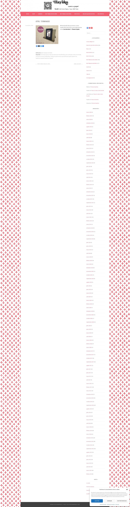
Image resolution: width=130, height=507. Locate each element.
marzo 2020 (89, 257)
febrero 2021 (89, 220)
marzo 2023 (89, 141)
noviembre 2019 (89, 271)
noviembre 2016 (89, 398)
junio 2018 (88, 329)
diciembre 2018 (89, 311)
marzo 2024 (89, 112)
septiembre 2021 (90, 202)
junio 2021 (88, 206)
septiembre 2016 (90, 405)
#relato (74, 54)
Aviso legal (117, 504)
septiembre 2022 (90, 162)
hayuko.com (74, 56)
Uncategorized (89, 78)
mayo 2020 (88, 249)
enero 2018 (88, 347)
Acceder (88, 483)
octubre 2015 (89, 445)
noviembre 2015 (89, 441)
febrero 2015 (89, 474)
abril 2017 (88, 380)
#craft (50, 54)
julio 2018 (88, 325)
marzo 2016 (89, 427)
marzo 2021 (89, 217)
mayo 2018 (88, 333)
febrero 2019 (89, 304)
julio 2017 (88, 369)
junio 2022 (88, 170)
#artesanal (43, 54)
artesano (42, 56)
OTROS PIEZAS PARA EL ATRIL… (44, 63)
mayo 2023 (88, 134)
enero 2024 (88, 119)
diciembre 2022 (89, 152)
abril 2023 (88, 137)
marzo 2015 (89, 470)
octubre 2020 (89, 235)
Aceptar (97, 501)
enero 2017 (88, 390)
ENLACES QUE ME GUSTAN (89, 14)
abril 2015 (88, 466)
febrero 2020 (89, 260)
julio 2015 (88, 456)
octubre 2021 (89, 199)
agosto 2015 (89, 452)
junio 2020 (88, 246)
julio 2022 (88, 166)
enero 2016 (88, 434)
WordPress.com (75, 504)
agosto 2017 (89, 365)
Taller (87, 74)
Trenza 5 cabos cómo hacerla (97, 90)
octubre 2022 (89, 159)
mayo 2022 (88, 173)
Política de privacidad (111, 504)
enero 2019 (88, 307)
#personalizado (68, 54)
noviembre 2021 (89, 195)
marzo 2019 (89, 300)
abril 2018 (88, 336)
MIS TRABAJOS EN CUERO (51, 14)
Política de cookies (103, 504)
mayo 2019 (88, 293)
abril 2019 (88, 296)
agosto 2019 (89, 282)
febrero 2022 (89, 184)
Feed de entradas (90, 486)
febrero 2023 (89, 144)
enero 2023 (88, 148)
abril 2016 (88, 423)
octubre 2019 (89, 275)
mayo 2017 (88, 376)
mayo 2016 (88, 419)
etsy (62, 56)
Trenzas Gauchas (94, 87)
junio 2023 (88, 130)
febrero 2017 (89, 387)
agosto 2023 (89, 126)
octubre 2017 (89, 358)
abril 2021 (88, 213)
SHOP (33, 14)
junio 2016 (88, 416)
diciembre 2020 (89, 228)
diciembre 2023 (89, 123)
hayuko (69, 56)
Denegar (109, 501)
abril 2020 (88, 253)
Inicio (27, 14)
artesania (38, 56)
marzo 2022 (89, 181)
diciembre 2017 (89, 351)
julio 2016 (88, 412)
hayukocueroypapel (49, 58)
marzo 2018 (89, 340)
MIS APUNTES (101, 14)
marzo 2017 (89, 383)
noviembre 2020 (89, 231)
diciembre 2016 (89, 394)
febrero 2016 (89, 430)
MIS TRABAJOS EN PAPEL (65, 14)
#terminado (78, 54)
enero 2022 (88, 188)
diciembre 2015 (89, 437)
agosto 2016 (89, 408)
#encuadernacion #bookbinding (58, 54)
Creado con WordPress (56, 504)
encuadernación (57, 56)
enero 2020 (88, 264)
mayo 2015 (88, 463)
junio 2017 (88, 372)
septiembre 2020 (90, 239)
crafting (52, 56)
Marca (87, 49)
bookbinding (47, 56)
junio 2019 (88, 289)
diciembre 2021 (89, 191)
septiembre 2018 (90, 322)
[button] (127, 489)
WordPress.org (89, 493)
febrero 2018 (89, 343)
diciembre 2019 (89, 267)
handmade (65, 56)
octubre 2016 (89, 401)
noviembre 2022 (89, 155)
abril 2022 (88, 177)
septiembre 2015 (90, 448)
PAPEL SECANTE (77, 63)
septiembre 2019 (90, 278)
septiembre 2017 (90, 362)
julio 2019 (88, 285)
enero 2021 (88, 224)
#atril (47, 54)
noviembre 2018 (89, 314)
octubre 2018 (89, 318)
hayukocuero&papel (40, 58)
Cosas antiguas (89, 41)
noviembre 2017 (89, 354)
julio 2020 (88, 242)
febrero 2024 (89, 116)
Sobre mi (40, 14)
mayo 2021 (88, 210)
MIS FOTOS (77, 14)
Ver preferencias (122, 501)
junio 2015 (88, 459)
